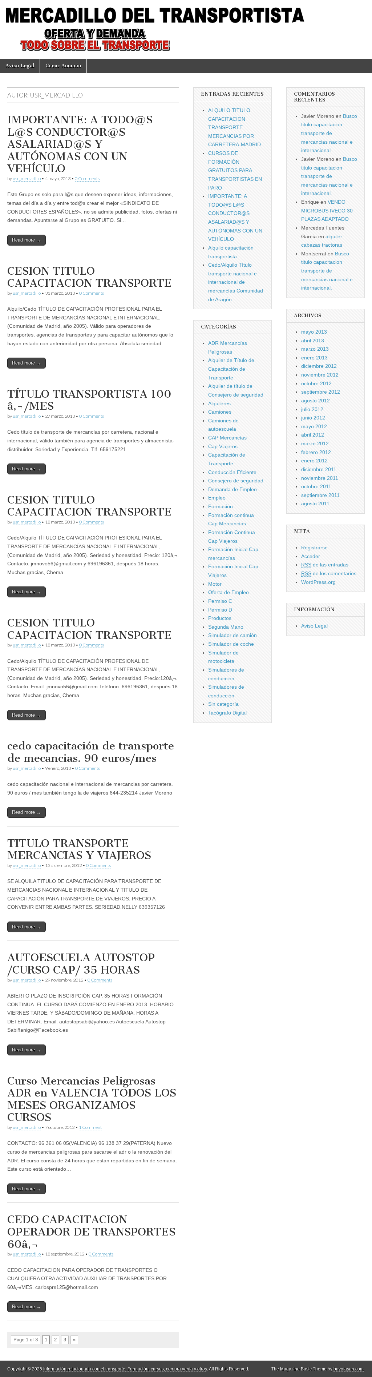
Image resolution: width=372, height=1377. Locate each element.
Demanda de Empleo (232, 489)
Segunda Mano (225, 627)
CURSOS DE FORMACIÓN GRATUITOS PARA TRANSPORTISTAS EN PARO (235, 170)
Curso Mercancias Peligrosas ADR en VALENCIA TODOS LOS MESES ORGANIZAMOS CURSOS (91, 1099)
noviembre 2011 (319, 478)
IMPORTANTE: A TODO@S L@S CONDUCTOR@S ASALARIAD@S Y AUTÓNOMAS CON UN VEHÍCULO (80, 144)
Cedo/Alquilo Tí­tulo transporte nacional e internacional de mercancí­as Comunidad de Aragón (235, 282)
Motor (215, 584)
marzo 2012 (315, 443)
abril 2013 (312, 340)
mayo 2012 (314, 426)
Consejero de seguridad (235, 480)
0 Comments (87, 178)
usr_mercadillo (27, 178)
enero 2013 (314, 358)
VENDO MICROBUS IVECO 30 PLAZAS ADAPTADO (327, 210)
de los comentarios (328, 573)
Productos (219, 618)
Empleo (217, 498)
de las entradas (324, 565)
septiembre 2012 (320, 392)
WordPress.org (318, 582)
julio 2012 (312, 409)
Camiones (219, 412)
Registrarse (314, 547)
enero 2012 (314, 460)
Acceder (310, 556)
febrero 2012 (316, 452)
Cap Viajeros (223, 446)
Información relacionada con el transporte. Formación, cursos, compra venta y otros (125, 1369)
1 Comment (90, 1127)
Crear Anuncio (63, 66)
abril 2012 (312, 435)
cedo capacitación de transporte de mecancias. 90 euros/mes (90, 752)
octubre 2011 (316, 486)
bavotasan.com (348, 1369)
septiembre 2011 (320, 495)
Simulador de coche (231, 644)
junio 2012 (313, 418)
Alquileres (219, 403)
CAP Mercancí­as (227, 438)
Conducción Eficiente (232, 472)
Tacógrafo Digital (227, 713)
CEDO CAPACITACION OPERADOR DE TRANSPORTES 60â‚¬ (91, 1231)
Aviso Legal (19, 66)
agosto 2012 (315, 400)
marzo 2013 (315, 349)
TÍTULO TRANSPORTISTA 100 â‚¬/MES (89, 400)
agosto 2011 (315, 503)
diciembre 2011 (318, 469)
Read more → (26, 240)
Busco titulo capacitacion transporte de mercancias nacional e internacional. (329, 133)
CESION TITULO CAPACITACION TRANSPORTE (89, 277)
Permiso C (220, 601)
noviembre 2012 (320, 375)
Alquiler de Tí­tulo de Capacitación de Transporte (231, 368)
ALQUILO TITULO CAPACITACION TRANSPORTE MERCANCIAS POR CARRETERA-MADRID (234, 127)
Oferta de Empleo (228, 592)
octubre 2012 (316, 383)
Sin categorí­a (223, 704)
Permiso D (220, 610)
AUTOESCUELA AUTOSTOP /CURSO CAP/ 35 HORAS (81, 963)
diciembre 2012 (319, 366)
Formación (220, 506)
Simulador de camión (232, 635)
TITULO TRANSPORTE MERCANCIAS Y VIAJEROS (79, 849)
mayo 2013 (314, 332)
